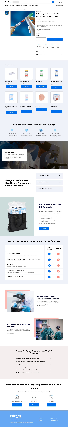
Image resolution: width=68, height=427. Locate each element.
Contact (36, 5)
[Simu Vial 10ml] (41, 74)
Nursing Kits (12, 5)
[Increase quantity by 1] (44, 39)
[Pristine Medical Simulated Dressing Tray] (26, 97)
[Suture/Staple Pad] (41, 97)
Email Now (17, 404)
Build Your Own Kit (19, 5)
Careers (40, 420)
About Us (40, 417)
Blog (33, 5)
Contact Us (41, 418)
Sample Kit (25, 5)
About (30, 5)
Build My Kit (44, 228)
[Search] (53, 2)
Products (6, 5)
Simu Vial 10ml (38, 81)
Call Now (51, 404)
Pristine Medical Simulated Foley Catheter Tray (11, 106)
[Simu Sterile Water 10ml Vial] (56, 74)
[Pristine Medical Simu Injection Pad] (56, 97)
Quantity (38, 35)
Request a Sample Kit (59, 5)
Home (6, 9)
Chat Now (34, 404)
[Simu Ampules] (11, 74)
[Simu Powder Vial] (26, 74)
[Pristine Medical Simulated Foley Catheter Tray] (11, 97)
